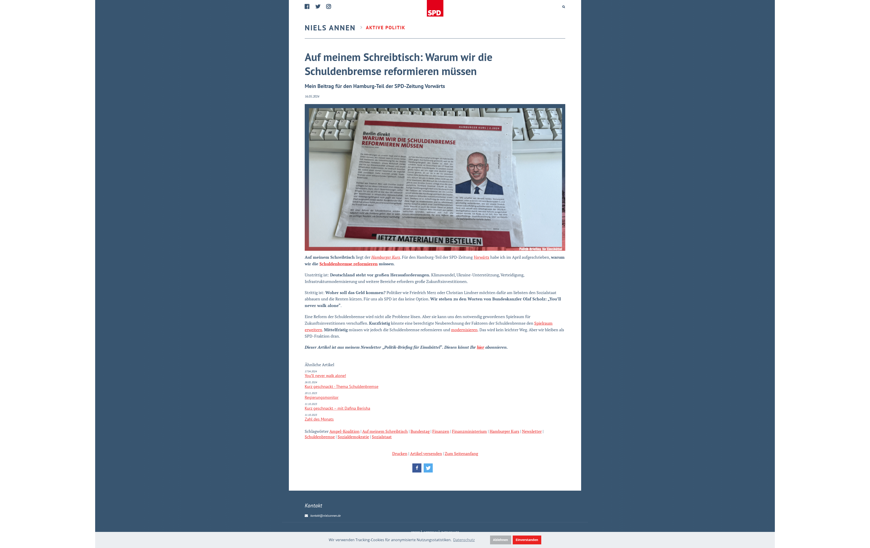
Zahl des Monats (319, 419)
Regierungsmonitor (321, 397)
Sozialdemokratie (353, 436)
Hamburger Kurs (504, 431)
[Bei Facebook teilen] (416, 467)
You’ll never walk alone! (325, 375)
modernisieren (464, 329)
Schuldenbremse (320, 436)
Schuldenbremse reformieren (348, 263)
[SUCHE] (563, 7)
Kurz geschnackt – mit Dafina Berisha (337, 408)
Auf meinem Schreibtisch (385, 431)
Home (435, 8)
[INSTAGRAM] (328, 6)
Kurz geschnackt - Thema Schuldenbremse (341, 386)
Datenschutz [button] (464, 539)
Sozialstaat (382, 436)
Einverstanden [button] (527, 540)
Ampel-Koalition (344, 431)
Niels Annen (330, 27)
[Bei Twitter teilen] (428, 467)
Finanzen (440, 431)
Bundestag (420, 431)
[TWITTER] (318, 6)
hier (480, 347)
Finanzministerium (469, 431)
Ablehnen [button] (500, 540)
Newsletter (532, 431)
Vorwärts (481, 257)
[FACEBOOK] (307, 6)
